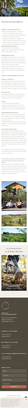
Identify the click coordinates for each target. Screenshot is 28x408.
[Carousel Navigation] (14, 294)
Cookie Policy (4, 405)
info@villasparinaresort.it (7, 321)
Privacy (6, 383)
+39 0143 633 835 (6, 356)
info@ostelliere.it (5, 336)
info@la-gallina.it (5, 347)
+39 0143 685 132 (5, 345)
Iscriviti (14, 386)
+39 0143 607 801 (6, 334)
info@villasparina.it (6, 358)
